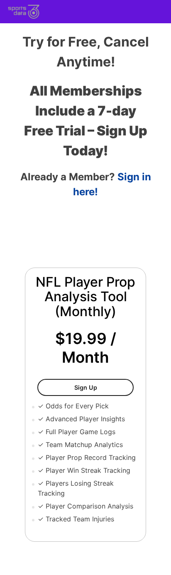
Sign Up (104, 387)
